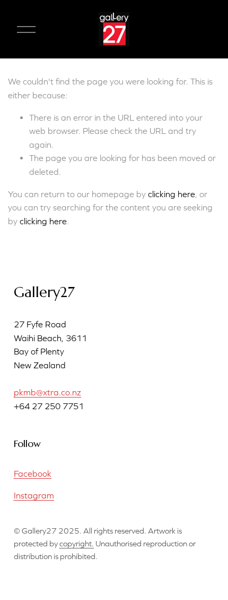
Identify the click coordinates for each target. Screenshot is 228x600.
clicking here (171, 194)
